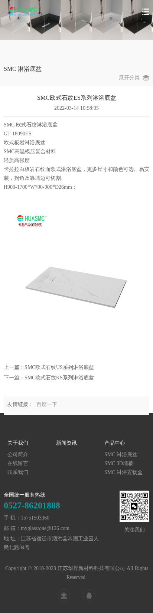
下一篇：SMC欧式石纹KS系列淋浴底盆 (49, 377)
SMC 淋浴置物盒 (123, 472)
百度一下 (46, 404)
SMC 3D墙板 (118, 463)
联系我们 (17, 472)
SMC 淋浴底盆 (120, 454)
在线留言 (17, 463)
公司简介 (17, 454)
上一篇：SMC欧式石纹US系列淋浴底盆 (49, 367)
